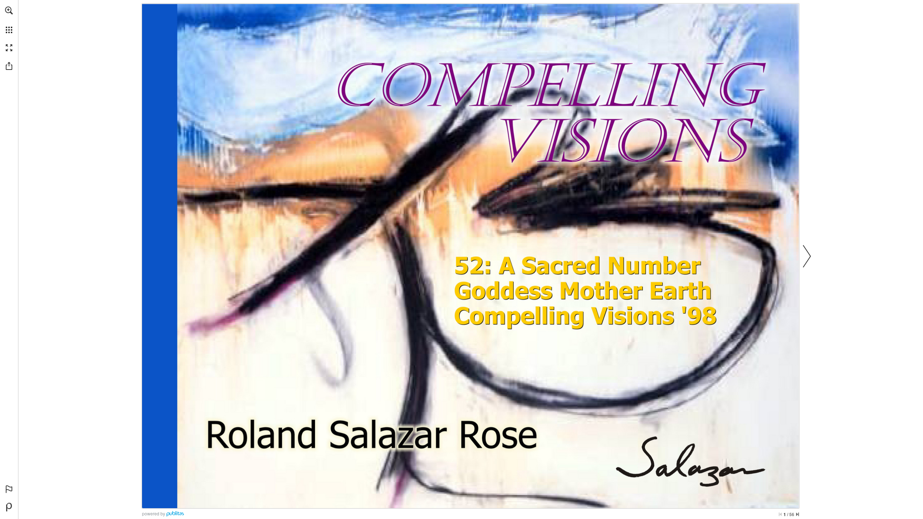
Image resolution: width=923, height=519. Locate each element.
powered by (153, 513)
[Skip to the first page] (780, 514)
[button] (9, 10)
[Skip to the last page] (797, 514)
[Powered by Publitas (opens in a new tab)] (9, 507)
